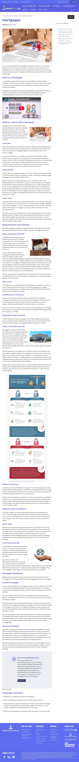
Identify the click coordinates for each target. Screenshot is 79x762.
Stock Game (25, 732)
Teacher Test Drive (41, 736)
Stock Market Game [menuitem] (44, 6)
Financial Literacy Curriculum (26, 734)
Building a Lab (25, 738)
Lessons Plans (40, 729)
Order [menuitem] (45, 9)
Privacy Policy (54, 734)
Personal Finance (12, 16)
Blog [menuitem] (40, 9)
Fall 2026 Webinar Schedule (65, 29)
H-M (3, 16)
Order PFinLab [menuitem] (6, 2)
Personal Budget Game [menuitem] (29, 6)
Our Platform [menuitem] (56, 6)
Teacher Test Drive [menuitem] (26, 2)
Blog (37, 732)
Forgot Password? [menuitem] (62, 2)
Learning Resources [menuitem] (69, 6)
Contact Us (53, 729)
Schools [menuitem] (25, 9)
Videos (38, 734)
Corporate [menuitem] (33, 9)
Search (71, 17)
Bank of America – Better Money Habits (23, 481)
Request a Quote (40, 741)
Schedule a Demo (41, 738)
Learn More (22, 680)
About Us (52, 732)
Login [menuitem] (73, 2)
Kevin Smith (12, 24)
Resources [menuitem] (15, 2)
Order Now (39, 743)
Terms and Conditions (53, 737)
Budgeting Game (26, 729)
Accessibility (53, 740)
